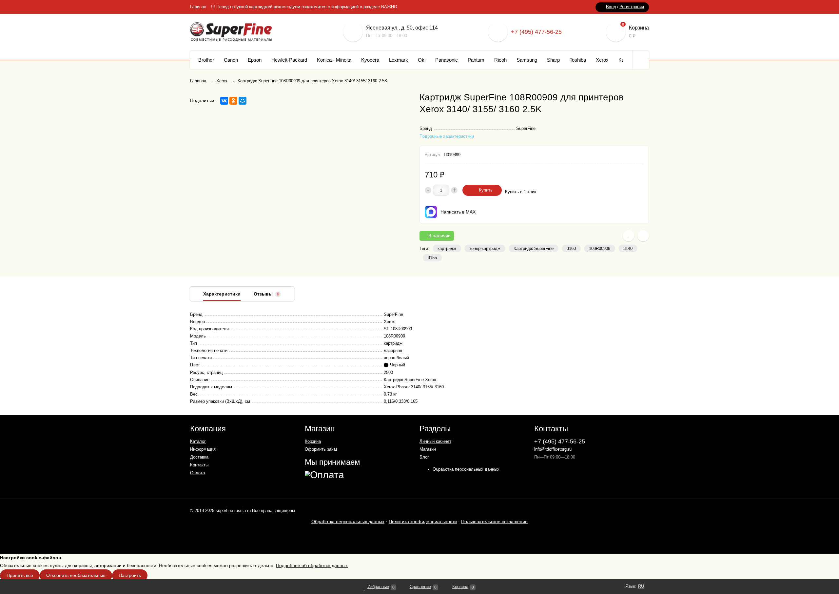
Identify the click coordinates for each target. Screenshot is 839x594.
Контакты (199, 464)
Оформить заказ (321, 449)
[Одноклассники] (233, 101)
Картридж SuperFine (534, 248)
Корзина (639, 28)
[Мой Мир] (242, 101)
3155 (432, 257)
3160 (571, 248)
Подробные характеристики (447, 136)
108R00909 (599, 248)
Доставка (199, 457)
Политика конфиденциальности (423, 521)
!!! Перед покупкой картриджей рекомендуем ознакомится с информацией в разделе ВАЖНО (304, 6)
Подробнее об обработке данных (312, 565)
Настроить (130, 575)
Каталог (198, 441)
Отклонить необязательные (76, 575)
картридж (447, 248)
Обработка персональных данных (466, 469)
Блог (424, 457)
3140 (628, 248)
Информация (203, 449)
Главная (198, 6)
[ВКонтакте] (224, 101)
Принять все (20, 575)
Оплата (197, 472)
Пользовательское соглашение (494, 521)
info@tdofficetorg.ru (553, 449)
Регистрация (631, 6)
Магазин (428, 449)
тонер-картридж (484, 248)
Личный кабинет (435, 441)
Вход (611, 6)
